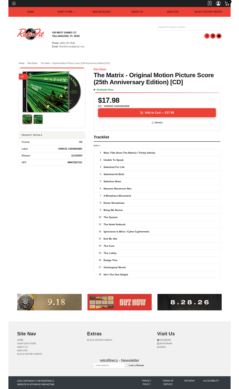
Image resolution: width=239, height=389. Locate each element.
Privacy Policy (146, 383)
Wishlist (159, 122)
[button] (66, 12)
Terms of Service (168, 383)
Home (21, 63)
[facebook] (207, 36)
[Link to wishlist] (209, 4)
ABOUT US (137, 11)
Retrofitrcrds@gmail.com (72, 46)
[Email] (219, 36)
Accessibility (211, 381)
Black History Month (208, 11)
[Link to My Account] (218, 4)
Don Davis (32, 63)
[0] (227, 4)
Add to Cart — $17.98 (159, 112)
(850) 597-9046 (67, 43)
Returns (189, 381)
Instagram (165, 343)
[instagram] (213, 36)
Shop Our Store (26, 343)
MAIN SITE (173, 11)
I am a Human (136, 365)
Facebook (165, 340)
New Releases (102, 11)
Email (162, 347)
